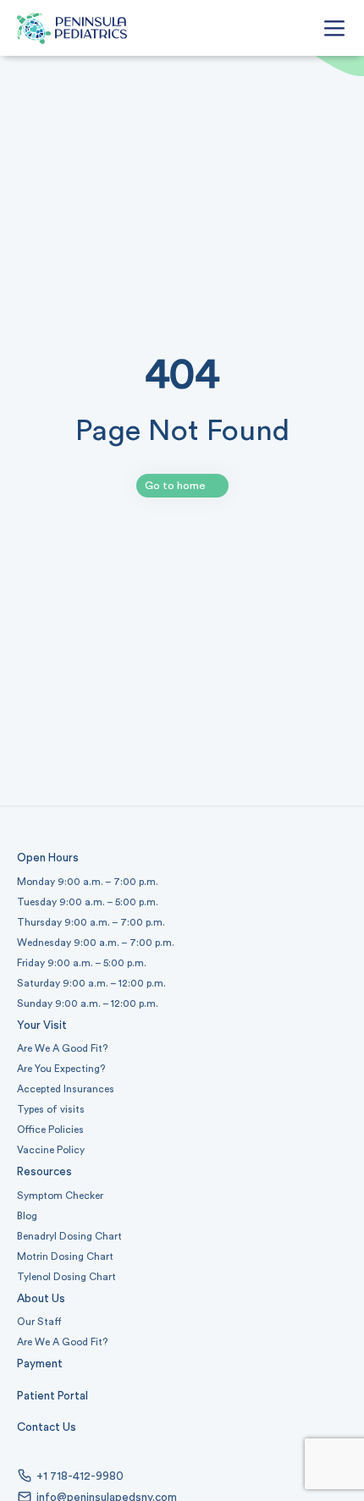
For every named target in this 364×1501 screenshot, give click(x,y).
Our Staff (39, 1322)
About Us (41, 1299)
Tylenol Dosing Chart (66, 1277)
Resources (44, 1172)
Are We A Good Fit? (62, 1048)
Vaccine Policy (51, 1150)
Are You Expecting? (61, 1069)
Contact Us (46, 1427)
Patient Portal (52, 1396)
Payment (40, 1364)
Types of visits (51, 1109)
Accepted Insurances (65, 1089)
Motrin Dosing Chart (65, 1256)
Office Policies (50, 1129)
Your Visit (42, 1025)
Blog (27, 1216)
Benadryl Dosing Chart (69, 1236)
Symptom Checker (60, 1195)
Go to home (175, 486)
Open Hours (48, 858)
